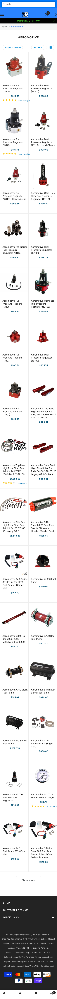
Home (4, 26)
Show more (28, 880)
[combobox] (28, 4)
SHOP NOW (34, 21)
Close (54, 21)
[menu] (2, 14)
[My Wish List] (55, 14)
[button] (50, 47)
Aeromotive (17, 26)
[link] (4, 993)
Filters (38, 47)
